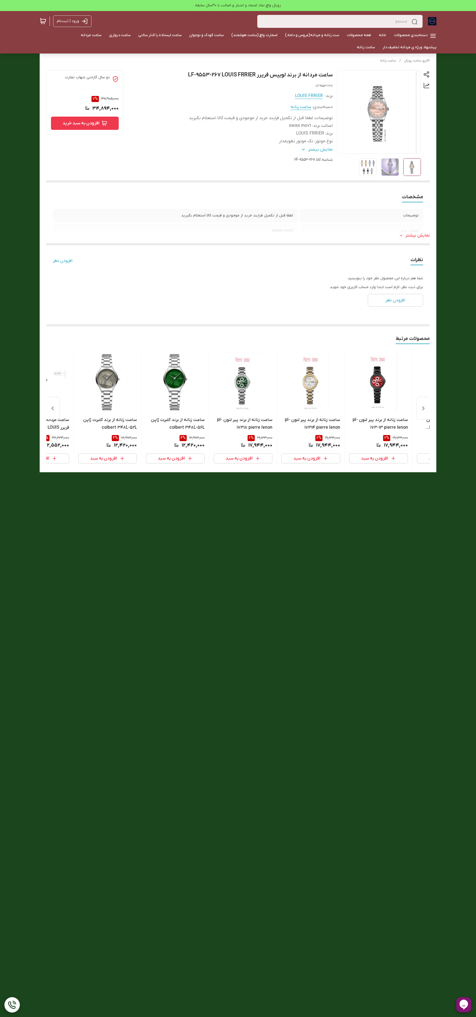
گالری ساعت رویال (417, 60)
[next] (52, 408)
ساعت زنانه (388, 60)
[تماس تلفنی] (12, 1005)
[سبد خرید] (43, 21)
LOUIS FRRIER (309, 96)
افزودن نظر (62, 261)
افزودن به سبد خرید (81, 123)
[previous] (423, 408)
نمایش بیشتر (417, 235)
